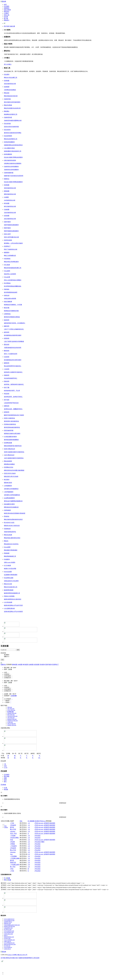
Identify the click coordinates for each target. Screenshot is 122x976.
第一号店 (12, 866)
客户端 (6, 18)
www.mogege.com (9, 931)
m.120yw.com (7, 929)
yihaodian (12, 831)
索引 (5, 781)
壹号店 (12, 827)
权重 (5, 778)
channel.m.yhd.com (12, 720)
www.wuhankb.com (9, 940)
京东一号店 (13, 833)
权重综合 (3, 664)
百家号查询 (48, 664)
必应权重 (36, 664)
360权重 (20, 664)
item (5, 826)
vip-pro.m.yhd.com (12, 716)
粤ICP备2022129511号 (21, 954)
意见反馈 (36, 957)
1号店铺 (12, 841)
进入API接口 (7, 64)
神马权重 (25, 664)
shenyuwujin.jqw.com (10, 944)
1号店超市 (13, 825)
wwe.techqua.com (9, 932)
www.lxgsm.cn (8, 947)
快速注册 (12, 26)
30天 (5, 765)
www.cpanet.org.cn (9, 919)
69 (28, 868)
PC (5, 878)
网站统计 (6, 20)
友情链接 (25, 957)
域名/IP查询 (7, 9)
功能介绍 (14, 957)
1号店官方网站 (14, 837)
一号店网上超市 (14, 864)
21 (28, 833)
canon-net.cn (7, 948)
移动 (5, 879)
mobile (6, 827)
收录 (5, 780)
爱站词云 (6, 11)
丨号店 (12, 823)
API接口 (6, 13)
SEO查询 (6, 6)
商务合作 (9, 957)
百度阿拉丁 (55, 664)
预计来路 (6, 776)
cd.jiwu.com (7, 938)
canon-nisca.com (8, 934)
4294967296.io (8, 922)
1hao (11, 854)
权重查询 (6, 8)
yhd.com (9, 707)
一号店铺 (12, 835)
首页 (5, 4)
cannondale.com (8, 928)
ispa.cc (6, 935)
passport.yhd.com (12, 719)
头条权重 (31, 664)
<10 (29, 823)
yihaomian (13, 852)
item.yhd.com (10, 714)
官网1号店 (13, 862)
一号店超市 (13, 846)
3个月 (5, 767)
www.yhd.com (11, 710)
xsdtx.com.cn (7, 941)
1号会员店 (37, 835)
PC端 (5, 787)
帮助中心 (31, 957)
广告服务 (20, 957)
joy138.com (7, 945)
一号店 (12, 870)
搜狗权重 (14, 664)
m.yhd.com (10, 711)
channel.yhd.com (11, 713)
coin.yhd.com (10, 717)
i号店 (11, 839)
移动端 (6, 789)
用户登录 (6, 26)
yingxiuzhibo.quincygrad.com (12, 925)
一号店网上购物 (14, 858)
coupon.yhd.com (11, 725)
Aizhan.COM (11, 954)
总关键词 (6, 774)
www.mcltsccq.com (9, 920)
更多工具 (6, 15)
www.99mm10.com (9, 942)
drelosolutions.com (9, 937)
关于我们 (3, 957)
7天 (5, 764)
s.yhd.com (10, 722)
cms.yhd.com (10, 708)
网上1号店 (13, 829)
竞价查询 (42, 664)
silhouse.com (7, 923)
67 (28, 870)
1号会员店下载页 (39, 841)
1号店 (11, 868)
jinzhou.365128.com (9, 926)
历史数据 (3, 784)
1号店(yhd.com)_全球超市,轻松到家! (44, 823)
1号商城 (12, 844)
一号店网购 (13, 856)
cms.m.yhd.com (11, 723)
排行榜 (6, 16)
